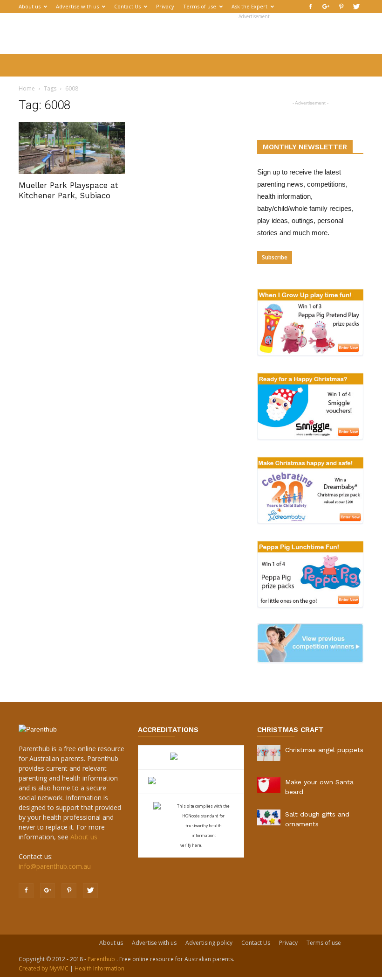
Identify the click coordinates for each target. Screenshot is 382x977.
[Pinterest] (341, 6)
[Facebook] (310, 6)
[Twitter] (356, 6)
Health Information (99, 968)
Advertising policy (208, 943)
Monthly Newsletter (305, 147)
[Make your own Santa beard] (268, 785)
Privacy (165, 6)
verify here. (191, 845)
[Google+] (326, 6)
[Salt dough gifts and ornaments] (268, 817)
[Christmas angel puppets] (268, 753)
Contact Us (127, 6)
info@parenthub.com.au (55, 866)
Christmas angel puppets (324, 750)
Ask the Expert (249, 6)
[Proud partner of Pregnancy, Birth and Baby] (191, 781)
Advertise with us (77, 6)
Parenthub (102, 959)
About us (30, 6)
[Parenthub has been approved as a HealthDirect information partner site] (191, 757)
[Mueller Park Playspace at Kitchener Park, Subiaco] (72, 148)
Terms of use (199, 6)
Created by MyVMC (43, 968)
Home (27, 88)
